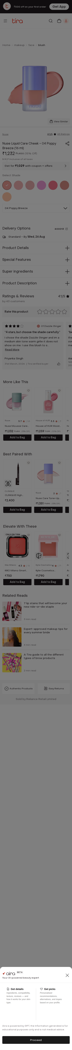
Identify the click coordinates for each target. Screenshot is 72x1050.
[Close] (67, 975)
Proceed (36, 1040)
